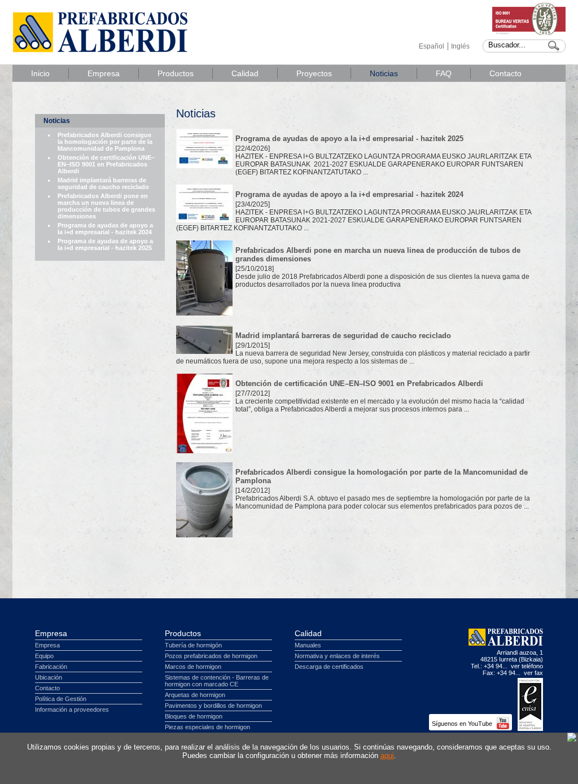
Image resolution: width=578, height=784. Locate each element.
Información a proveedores (72, 709)
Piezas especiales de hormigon (207, 727)
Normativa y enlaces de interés (337, 655)
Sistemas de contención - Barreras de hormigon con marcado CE (217, 680)
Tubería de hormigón (193, 645)
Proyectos (314, 73)
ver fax (533, 672)
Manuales (308, 645)
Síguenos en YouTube (463, 723)
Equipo (44, 655)
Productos (175, 73)
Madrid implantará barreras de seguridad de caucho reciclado (103, 183)
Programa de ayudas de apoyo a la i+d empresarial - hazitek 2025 (105, 244)
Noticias (384, 73)
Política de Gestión (60, 698)
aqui (387, 755)
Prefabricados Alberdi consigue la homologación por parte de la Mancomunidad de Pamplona (105, 142)
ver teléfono (527, 666)
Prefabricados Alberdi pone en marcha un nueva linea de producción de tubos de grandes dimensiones (106, 206)
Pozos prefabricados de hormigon (211, 655)
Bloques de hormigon (193, 716)
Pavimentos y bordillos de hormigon (213, 705)
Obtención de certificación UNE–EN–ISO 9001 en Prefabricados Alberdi (106, 164)
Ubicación (48, 677)
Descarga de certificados (329, 666)
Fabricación (51, 666)
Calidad (245, 73)
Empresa (103, 73)
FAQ (444, 73)
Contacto (505, 73)
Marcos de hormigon (193, 666)
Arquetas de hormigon (195, 694)
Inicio (40, 73)
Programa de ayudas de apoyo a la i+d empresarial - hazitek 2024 (105, 228)
